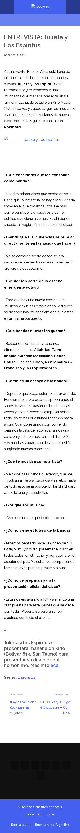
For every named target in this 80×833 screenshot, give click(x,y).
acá (54, 665)
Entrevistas (27, 677)
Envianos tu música (40, 814)
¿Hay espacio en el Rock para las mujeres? (24, 707)
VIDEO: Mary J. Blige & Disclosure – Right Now (55, 707)
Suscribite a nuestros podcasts (40, 807)
